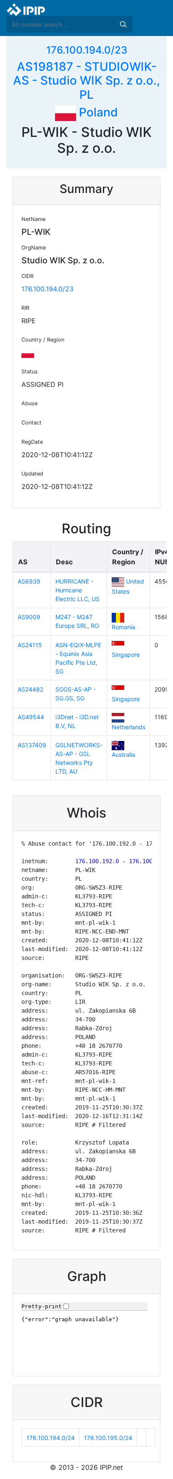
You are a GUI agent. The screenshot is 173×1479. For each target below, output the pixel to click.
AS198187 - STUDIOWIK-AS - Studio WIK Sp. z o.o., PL (86, 80)
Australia (123, 754)
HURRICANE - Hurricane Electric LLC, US (77, 590)
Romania (123, 626)
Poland (97, 112)
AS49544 (31, 716)
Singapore (126, 654)
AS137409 (32, 745)
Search (123, 24)
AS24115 (30, 644)
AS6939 (29, 581)
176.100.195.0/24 (108, 1437)
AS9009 (29, 616)
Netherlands (128, 726)
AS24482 (30, 689)
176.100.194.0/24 (50, 1437)
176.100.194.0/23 (86, 50)
